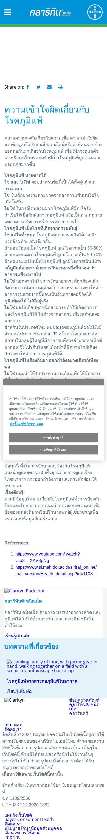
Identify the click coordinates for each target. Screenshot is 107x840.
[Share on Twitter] (38, 87)
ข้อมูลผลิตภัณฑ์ (84, 700)
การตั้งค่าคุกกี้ (53, 437)
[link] (53, 676)
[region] (54, 420)
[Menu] (7, 12)
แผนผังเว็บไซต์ (18, 815)
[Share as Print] (60, 87)
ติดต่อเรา (13, 729)
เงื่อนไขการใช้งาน (22, 833)
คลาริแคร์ (78, 713)
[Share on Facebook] (27, 87)
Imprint (12, 837)
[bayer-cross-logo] (95, 12)
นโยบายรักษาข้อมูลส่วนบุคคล (33, 828)
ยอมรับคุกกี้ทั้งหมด (53, 450)
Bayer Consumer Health (29, 819)
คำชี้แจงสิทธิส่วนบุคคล (26, 423)
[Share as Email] (49, 87)
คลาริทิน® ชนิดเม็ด (84, 706)
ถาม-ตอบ (13, 725)
